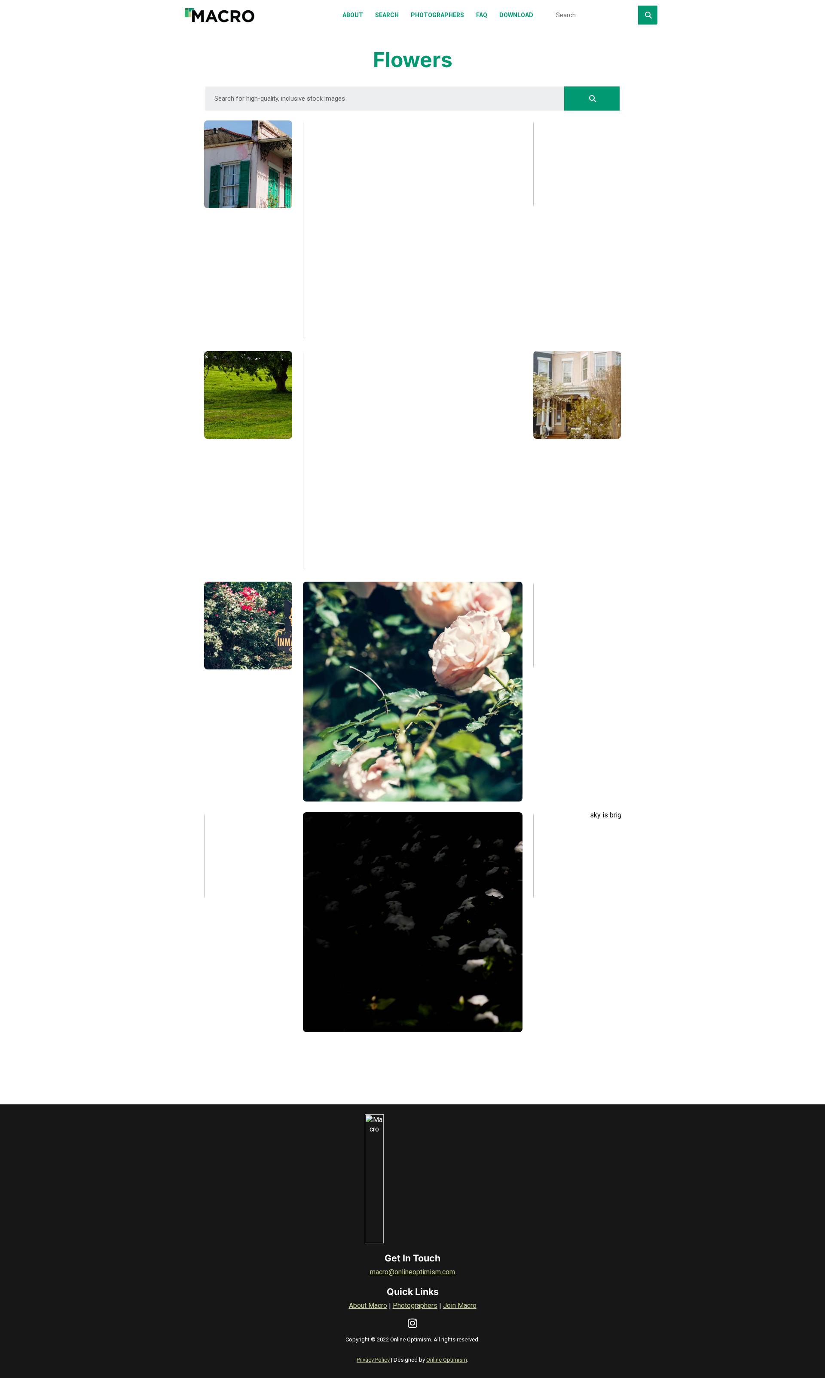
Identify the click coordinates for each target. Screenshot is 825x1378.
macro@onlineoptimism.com (412, 1272)
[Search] (647, 15)
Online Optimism (446, 1359)
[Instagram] (412, 1323)
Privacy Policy (373, 1359)
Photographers (415, 1305)
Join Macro (460, 1305)
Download (254, 323)
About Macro (368, 1305)
